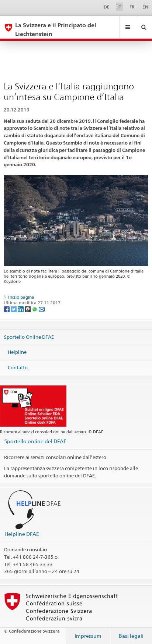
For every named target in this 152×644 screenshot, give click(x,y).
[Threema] (28, 309)
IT (119, 7)
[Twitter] (14, 309)
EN (145, 7)
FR (132, 7)
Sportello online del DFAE (35, 441)
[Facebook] (7, 309)
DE (107, 7)
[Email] (42, 309)
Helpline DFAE (21, 534)
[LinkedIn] (21, 309)
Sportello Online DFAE (29, 336)
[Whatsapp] (35, 309)
